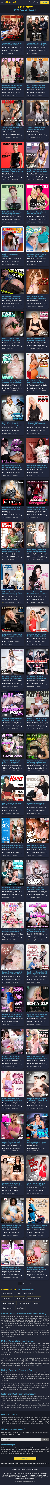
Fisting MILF (6, 515)
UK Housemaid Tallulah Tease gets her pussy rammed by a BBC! (11, 298)
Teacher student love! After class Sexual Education (12, 128)
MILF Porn (30, 599)
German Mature (7, 92)
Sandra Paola (44, 385)
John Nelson (6, 427)
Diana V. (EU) (6, 174)
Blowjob (10, 219)
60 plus (10, 50)
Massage (5, 346)
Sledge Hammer (43, 174)
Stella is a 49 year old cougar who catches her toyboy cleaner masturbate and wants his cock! (12, 593)
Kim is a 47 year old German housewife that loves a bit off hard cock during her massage (11, 340)
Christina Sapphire (8, 469)
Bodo (4, 89)
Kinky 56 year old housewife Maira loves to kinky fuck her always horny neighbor (36, 340)
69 (40, 303)
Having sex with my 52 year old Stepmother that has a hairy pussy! (37, 256)
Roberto (38, 89)
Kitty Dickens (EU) (32, 638)
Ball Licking (36, 346)
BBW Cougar (31, 557)
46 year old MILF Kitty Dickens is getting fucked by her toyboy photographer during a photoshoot (37, 637)
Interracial (5, 303)
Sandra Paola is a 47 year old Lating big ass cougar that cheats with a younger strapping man (37, 383)
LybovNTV (17, 427)
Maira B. (42, 343)
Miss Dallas (40, 216)
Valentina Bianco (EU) (20, 258)
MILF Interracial (7, 472)
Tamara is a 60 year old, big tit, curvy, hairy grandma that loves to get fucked (12, 382)
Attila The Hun (31, 343)
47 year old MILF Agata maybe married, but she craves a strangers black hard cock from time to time (36, 425)
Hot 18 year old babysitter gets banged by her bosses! (36, 213)
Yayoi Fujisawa (7, 554)
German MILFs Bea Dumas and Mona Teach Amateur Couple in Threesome (37, 45)
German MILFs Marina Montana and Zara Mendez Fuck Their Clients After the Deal (12, 87)
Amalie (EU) (6, 47)
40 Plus (37, 50)
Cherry (29, 554)
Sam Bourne (6, 258)
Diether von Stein (7, 216)
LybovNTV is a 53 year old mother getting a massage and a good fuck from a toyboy (12, 425)
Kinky (29, 515)
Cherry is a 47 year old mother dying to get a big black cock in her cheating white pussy (37, 551)
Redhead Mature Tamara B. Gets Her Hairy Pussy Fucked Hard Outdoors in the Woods (12, 213)
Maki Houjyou (31, 132)
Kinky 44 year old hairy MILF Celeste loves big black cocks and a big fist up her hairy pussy (12, 509)
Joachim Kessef (40, 427)
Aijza (3, 132)
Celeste (4, 512)
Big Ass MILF (31, 388)
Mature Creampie (32, 472)
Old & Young (6, 599)
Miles (10, 132)
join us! (44, 2)
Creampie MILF (7, 557)
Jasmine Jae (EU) (32, 596)
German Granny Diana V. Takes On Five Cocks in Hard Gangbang (12, 170)
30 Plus (15, 92)
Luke (37, 512)
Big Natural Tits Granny (9, 388)
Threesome (30, 50)
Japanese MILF (32, 135)
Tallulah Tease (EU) (19, 301)
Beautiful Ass (41, 92)
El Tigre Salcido (32, 385)
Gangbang (5, 177)
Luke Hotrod (46, 596)
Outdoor (4, 219)
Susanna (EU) (6, 638)
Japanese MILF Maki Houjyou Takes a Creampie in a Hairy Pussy (36, 129)
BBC (41, 430)
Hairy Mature (31, 261)
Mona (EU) (44, 47)
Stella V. (11, 596)
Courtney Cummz (32, 301)
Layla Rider (30, 174)
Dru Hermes (6, 301)
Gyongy (29, 89)
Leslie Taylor (6, 385)
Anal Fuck (30, 303)
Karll (3, 596)
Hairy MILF (30, 92)
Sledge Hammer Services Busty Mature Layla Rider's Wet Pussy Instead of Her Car (37, 171)
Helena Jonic (31, 258)
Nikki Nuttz (42, 258)
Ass (14, 50)
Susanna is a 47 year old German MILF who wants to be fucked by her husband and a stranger (12, 636)
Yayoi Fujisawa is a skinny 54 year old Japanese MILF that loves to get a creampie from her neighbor (12, 552)
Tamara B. (19, 216)
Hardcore (30, 177)
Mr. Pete (44, 301)
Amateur (39, 515)
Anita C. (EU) (17, 47)
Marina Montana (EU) (16, 89)
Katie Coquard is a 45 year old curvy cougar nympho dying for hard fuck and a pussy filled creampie (37, 468)
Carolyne (30, 512)
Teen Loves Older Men (9, 135)
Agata (29, 427)
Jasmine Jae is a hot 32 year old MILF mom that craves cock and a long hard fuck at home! (37, 593)
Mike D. (15, 343)
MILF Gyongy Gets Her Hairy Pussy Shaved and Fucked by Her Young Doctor (36, 87)
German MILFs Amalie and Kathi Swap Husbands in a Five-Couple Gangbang (12, 45)
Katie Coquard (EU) (33, 469)
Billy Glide (30, 216)
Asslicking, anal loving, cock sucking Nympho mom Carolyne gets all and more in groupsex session (37, 510)
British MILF (31, 641)
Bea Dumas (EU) (32, 47)
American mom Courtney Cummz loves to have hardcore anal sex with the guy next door (37, 298)
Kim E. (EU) (5, 343)
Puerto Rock (21, 469)
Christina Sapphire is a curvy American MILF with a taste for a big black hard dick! (12, 467)
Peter (44, 512)
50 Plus (4, 50)
